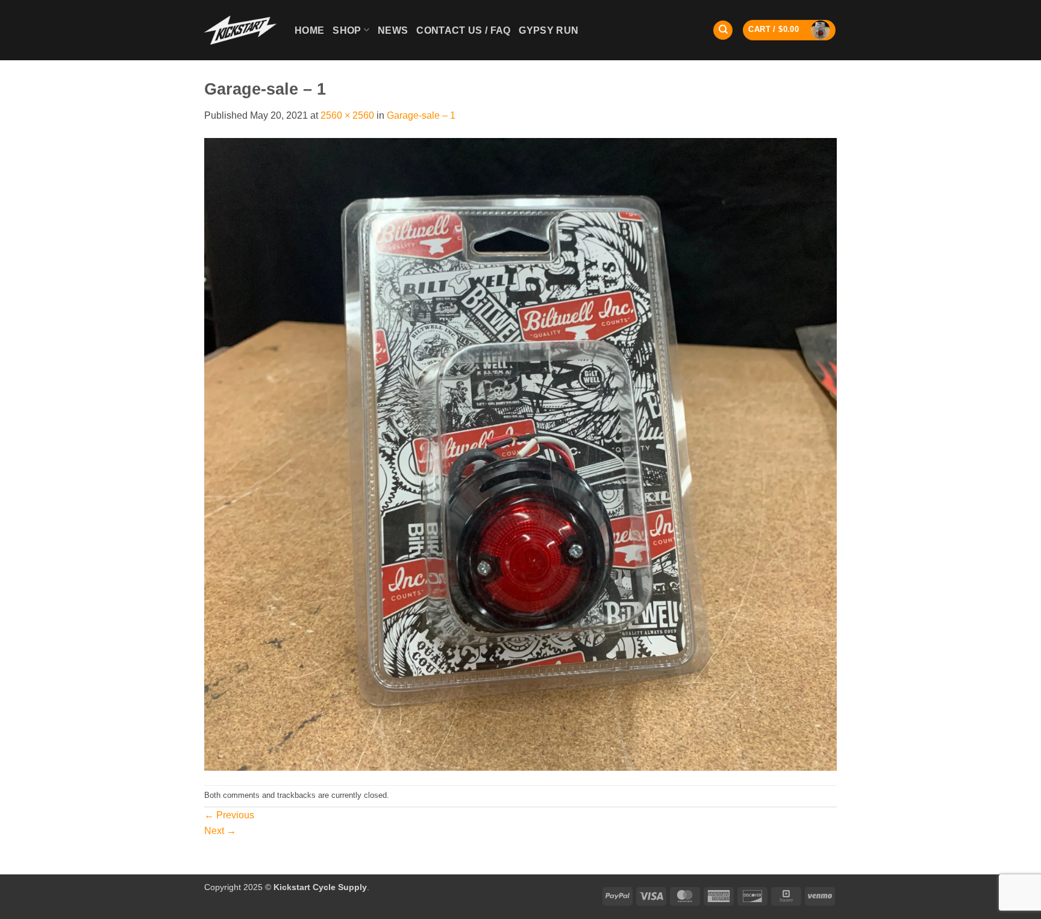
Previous (229, 815)
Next (220, 831)
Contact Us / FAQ (463, 30)
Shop (347, 30)
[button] (789, 30)
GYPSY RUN (548, 30)
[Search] (723, 30)
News (393, 30)
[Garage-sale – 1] (520, 453)
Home (309, 30)
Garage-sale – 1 (421, 115)
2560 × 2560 (347, 115)
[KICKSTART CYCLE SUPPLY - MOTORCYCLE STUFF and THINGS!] (240, 30)
